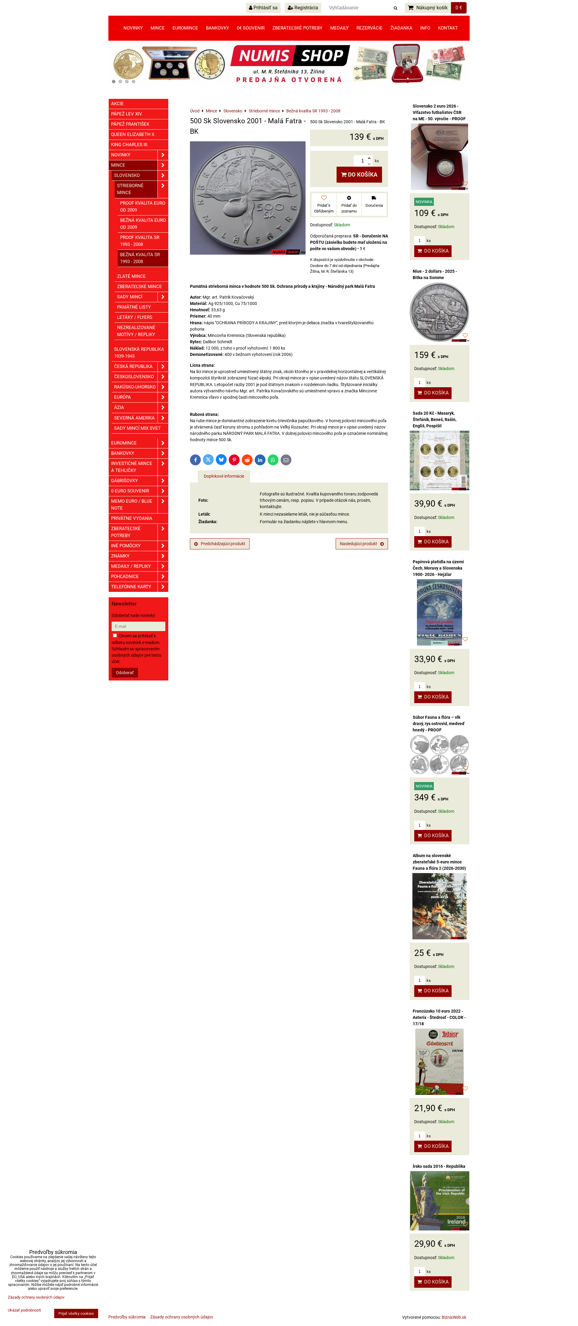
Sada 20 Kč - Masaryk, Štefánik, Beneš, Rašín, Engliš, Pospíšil (434, 419)
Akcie (117, 103)
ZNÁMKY (120, 556)
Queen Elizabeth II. (133, 134)
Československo (134, 376)
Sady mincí (129, 297)
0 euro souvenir (130, 491)
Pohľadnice (125, 576)
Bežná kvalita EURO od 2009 (143, 224)
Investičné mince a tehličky (131, 467)
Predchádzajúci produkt (223, 543)
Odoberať (125, 672)
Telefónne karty (131, 586)
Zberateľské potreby (297, 28)
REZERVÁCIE (369, 28)
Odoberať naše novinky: (134, 615)
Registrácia (305, 8)
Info (425, 28)
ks (428, 240)
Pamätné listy (134, 307)
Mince (158, 28)
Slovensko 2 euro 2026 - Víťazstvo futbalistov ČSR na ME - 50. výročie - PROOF (439, 112)
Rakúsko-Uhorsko (135, 387)
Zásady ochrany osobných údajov (181, 1317)
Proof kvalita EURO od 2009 (142, 206)
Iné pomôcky (126, 545)
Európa (122, 397)
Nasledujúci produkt (358, 543)
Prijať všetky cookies (76, 1313)
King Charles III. (129, 144)
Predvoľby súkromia (127, 1317)
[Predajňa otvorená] (289, 84)
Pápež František (130, 124)
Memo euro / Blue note (131, 504)
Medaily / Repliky (131, 566)
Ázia (119, 407)
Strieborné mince (130, 189)
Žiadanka (401, 28)
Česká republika (133, 366)
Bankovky (217, 28)
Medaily (339, 28)
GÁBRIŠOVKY (124, 480)
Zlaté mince (131, 276)
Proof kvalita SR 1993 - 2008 (139, 241)
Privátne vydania (131, 518)
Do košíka (362, 174)
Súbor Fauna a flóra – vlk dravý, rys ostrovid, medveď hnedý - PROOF (439, 723)
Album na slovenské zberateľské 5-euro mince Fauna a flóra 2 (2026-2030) (439, 862)
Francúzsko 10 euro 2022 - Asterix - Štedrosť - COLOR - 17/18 (439, 1017)
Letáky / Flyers (134, 317)
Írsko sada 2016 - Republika (439, 1166)
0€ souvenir (251, 28)
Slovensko (127, 175)
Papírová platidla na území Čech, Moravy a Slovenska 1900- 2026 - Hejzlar (438, 568)
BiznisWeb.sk (454, 1317)
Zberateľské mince (139, 286)
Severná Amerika (134, 418)
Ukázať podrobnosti (24, 1310)
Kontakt (448, 28)
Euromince (185, 28)
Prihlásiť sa (265, 8)
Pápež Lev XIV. (127, 114)
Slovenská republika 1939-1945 (139, 353)
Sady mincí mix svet (137, 428)
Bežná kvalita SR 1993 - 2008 (140, 258)
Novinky (133, 28)
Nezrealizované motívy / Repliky (136, 331)
